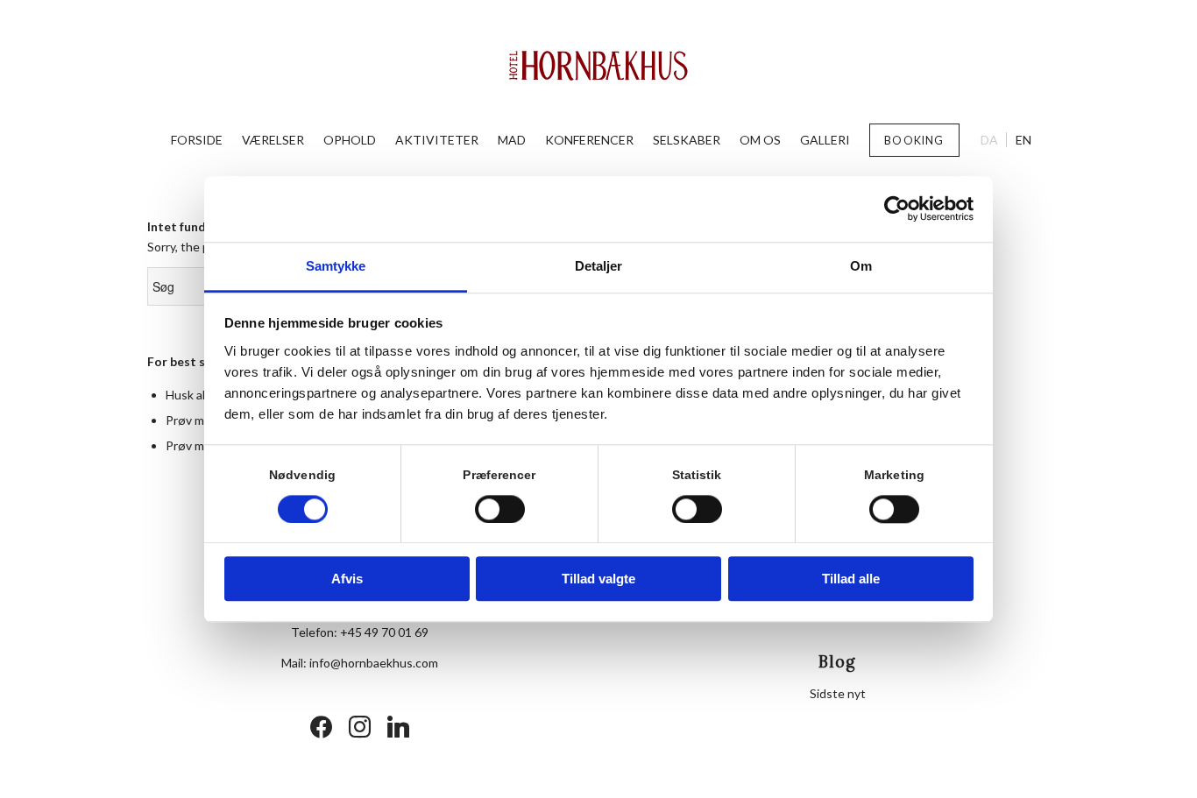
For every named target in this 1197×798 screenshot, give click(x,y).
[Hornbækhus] (599, 65)
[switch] (500, 509)
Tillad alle (851, 579)
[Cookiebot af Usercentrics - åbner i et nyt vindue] (897, 208)
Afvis (347, 579)
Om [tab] (861, 265)
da (989, 139)
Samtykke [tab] (336, 265)
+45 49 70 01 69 (384, 632)
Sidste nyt (838, 693)
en (1023, 139)
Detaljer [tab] (599, 265)
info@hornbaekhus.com (373, 662)
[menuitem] (196, 140)
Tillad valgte (598, 579)
